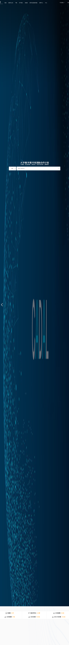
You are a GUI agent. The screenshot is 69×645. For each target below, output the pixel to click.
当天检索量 (57, 613)
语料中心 (41, 2)
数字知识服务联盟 (33, 2)
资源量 (9, 613)
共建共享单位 (33, 613)
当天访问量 (33, 616)
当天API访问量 (57, 616)
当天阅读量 (9, 616)
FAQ (46, 2)
